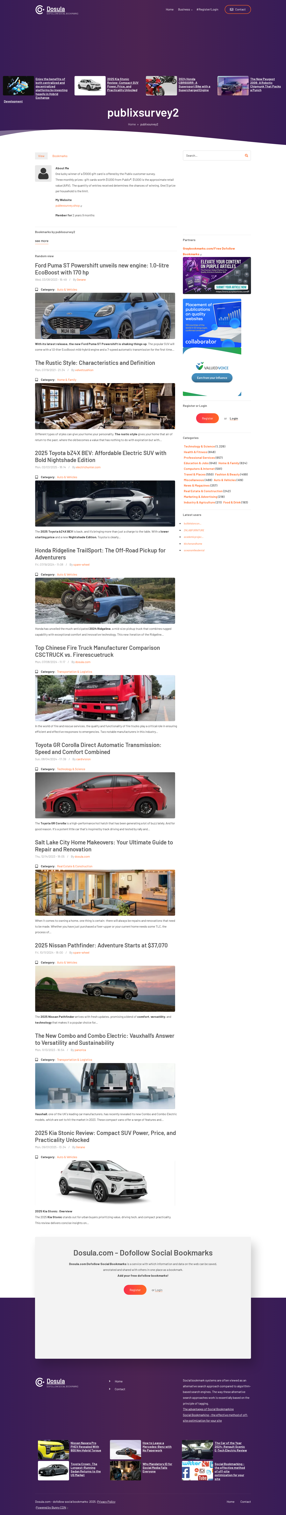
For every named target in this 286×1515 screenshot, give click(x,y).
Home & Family (66, 379)
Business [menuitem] (185, 11)
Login (234, 418)
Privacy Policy (106, 1501)
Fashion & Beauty (227, 474)
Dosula (56, 8)
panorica (80, 1050)
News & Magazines (197, 485)
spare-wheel (81, 564)
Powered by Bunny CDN (51, 1507)
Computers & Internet (199, 468)
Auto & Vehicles (67, 289)
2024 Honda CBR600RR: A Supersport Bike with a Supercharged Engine (194, 84)
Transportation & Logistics (74, 671)
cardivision (83, 759)
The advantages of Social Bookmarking (208, 1409)
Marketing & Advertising (200, 496)
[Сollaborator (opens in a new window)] (212, 322)
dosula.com (82, 662)
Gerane (81, 279)
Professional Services (199, 457)
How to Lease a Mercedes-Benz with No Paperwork (157, 1446)
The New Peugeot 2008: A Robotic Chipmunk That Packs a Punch (265, 84)
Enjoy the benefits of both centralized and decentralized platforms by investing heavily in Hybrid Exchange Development (36, 90)
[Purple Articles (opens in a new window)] (217, 275)
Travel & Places (195, 474)
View (41, 156)
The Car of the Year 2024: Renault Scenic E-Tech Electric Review (231, 1446)
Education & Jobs (196, 463)
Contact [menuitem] (240, 9)
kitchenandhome (193, 543)
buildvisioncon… (192, 523)
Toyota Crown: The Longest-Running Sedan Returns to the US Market (86, 1469)
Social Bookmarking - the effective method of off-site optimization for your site (230, 1471)
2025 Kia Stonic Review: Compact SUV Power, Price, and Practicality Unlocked (123, 84)
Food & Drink (232, 502)
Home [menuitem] (170, 9)
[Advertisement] (143, 49)
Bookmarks (60, 156)
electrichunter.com (88, 467)
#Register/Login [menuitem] (207, 9)
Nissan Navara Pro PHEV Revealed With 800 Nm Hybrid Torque (86, 1446)
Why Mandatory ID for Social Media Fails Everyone (157, 1467)
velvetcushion (84, 370)
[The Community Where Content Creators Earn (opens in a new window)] (212, 371)
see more (41, 241)
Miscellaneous (194, 480)
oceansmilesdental (194, 550)
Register (207, 418)
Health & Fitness (195, 452)
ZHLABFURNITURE (194, 530)
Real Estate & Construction (74, 866)
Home (119, 1381)
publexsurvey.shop (67, 205)
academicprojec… (194, 536)
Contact (120, 1389)
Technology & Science (71, 769)
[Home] (40, 9)
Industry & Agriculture (199, 502)
